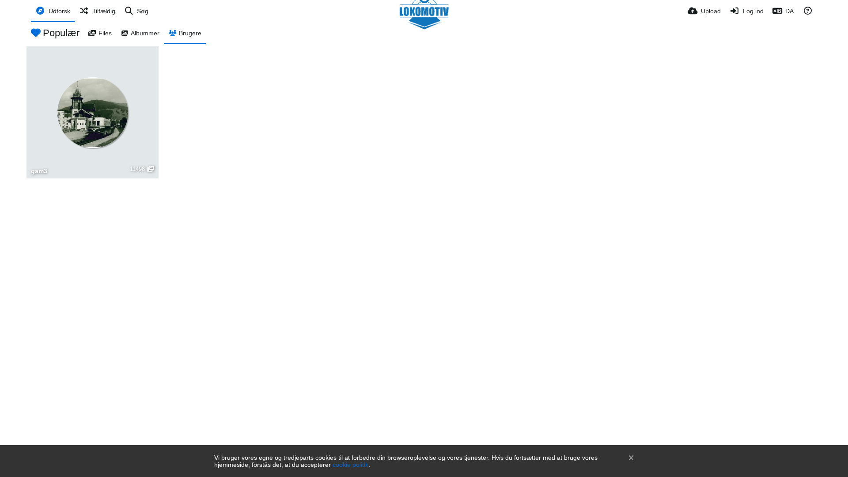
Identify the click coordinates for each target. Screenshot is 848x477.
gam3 (39, 171)
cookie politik (350, 464)
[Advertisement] (424, 245)
